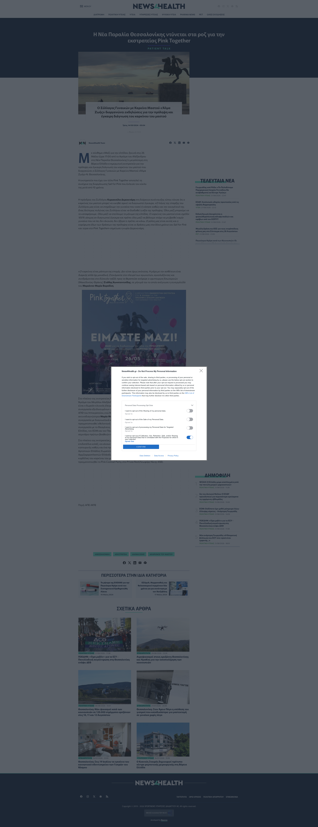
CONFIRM (141, 447)
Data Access (159, 456)
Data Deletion (145, 456)
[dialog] (159, 413)
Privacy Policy (173, 456)
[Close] (202, 371)
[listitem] (159, 405)
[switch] (190, 410)
